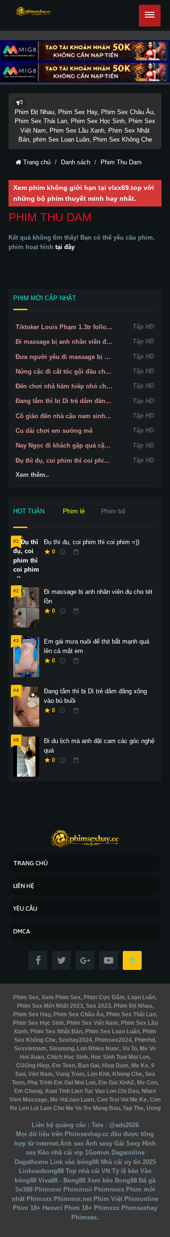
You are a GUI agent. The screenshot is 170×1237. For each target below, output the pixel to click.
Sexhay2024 (74, 1040)
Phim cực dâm (103, 997)
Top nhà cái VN (88, 1170)
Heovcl (52, 1207)
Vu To (129, 1048)
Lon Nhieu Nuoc (97, 1048)
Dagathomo (31, 1161)
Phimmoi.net (73, 1198)
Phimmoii (77, 1189)
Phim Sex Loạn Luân (112, 1031)
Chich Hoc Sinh (66, 1057)
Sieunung (61, 1048)
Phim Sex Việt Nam (91, 1023)
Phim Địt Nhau (132, 1006)
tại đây (65, 247)
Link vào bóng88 (74, 1161)
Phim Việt (108, 1198)
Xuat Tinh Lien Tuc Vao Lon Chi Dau (91, 1091)
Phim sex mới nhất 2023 (50, 1006)
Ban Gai (87, 1065)
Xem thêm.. (32, 474)
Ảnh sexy (98, 1143)
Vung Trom (69, 1074)
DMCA (21, 931)
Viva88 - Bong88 (61, 1180)
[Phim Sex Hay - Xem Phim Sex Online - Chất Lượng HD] (33, 11)
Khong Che (126, 1074)
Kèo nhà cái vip (60, 1152)
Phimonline (141, 1198)
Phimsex (84, 1217)
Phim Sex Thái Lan (130, 1014)
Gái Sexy (127, 1143)
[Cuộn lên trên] (132, 960)
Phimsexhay (139, 1207)
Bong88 (126, 1180)
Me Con (146, 1082)
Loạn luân (140, 997)
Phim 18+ (27, 1207)
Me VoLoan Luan (71, 1099)
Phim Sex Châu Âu (77, 1014)
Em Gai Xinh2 (115, 1082)
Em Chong (28, 1091)
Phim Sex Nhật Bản (55, 1031)
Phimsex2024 (113, 1040)
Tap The (132, 1108)
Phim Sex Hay (32, 1014)
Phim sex (26, 997)
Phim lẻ (74, 511)
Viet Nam (40, 1074)
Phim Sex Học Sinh (38, 1023)
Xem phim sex (60, 997)
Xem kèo (100, 1180)
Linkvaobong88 (41, 1170)
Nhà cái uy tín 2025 (128, 1161)
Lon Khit (98, 1074)
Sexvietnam (30, 1048)
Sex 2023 (98, 1006)
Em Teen (63, 1065)
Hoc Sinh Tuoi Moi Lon (119, 1057)
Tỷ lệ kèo (125, 1170)
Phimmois (109, 1189)
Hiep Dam (114, 1065)
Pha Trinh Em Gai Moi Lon (60, 1082)
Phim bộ (113, 511)
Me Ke (139, 1065)
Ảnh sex (72, 1143)
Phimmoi (47, 1189)
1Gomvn (97, 1152)
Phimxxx (39, 1198)
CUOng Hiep (32, 1065)
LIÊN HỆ (23, 885)
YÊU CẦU (25, 908)
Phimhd (144, 1040)
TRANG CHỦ (30, 863)
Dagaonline (127, 1152)
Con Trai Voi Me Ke (121, 1099)
